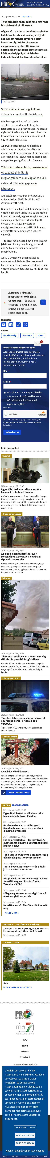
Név (5, 371)
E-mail (6, 381)
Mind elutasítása (25, 1135)
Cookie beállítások (25, 1127)
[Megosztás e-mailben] (3, 324)
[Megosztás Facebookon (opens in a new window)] (10, 324)
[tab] (6, 805)
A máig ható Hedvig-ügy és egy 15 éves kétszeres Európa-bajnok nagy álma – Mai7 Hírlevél (26, 930)
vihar (40, 335)
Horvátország (9, 335)
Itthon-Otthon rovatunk (16, 987)
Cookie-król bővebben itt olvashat (25, 1150)
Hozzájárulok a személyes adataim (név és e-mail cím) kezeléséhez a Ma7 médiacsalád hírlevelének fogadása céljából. (24, 398)
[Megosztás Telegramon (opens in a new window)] (18, 324)
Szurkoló (25, 1057)
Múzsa (25, 1051)
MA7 (25, 1039)
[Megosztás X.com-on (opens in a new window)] (25, 324)
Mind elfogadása (25, 1143)
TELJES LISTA (11, 913)
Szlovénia (27, 335)
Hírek (25, 1045)
